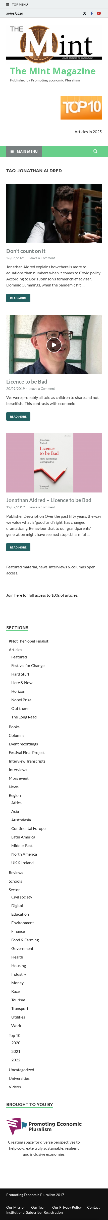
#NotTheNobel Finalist (28, 640)
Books (14, 726)
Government (22, 948)
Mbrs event (19, 778)
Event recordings (23, 743)
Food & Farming (25, 939)
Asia (15, 811)
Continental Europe (28, 828)
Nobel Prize (21, 699)
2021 (15, 1051)
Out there (19, 708)
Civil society (21, 896)
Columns (16, 735)
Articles (15, 649)
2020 (15, 1042)
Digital (17, 905)
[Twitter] (85, 13)
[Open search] (95, 151)
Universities (19, 1078)
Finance (18, 931)
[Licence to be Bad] (54, 345)
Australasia (21, 819)
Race (15, 991)
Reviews (16, 872)
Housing (18, 965)
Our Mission (16, 1207)
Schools (15, 881)
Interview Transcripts (27, 761)
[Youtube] (99, 13)
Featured (19, 656)
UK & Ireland (22, 862)
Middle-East (22, 845)
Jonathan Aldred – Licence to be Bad (48, 500)
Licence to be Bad (26, 381)
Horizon (18, 691)
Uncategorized (21, 1069)
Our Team (38, 1207)
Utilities (18, 1016)
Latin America (23, 836)
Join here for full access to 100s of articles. (42, 595)
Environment (22, 922)
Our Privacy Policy (67, 1207)
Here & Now (21, 682)
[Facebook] (92, 13)
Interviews (18, 769)
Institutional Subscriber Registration (34, 1212)
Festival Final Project (27, 752)
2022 (15, 1059)
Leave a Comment (42, 258)
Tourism (18, 999)
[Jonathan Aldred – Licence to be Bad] (54, 463)
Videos (15, 1086)
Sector (14, 889)
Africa (16, 802)
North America (24, 854)
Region (15, 795)
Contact (93, 1207)
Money (17, 982)
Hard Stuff (20, 674)
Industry (18, 974)
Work (16, 1025)
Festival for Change (27, 665)
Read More (16, 297)
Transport (19, 1008)
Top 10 (14, 1035)
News (14, 786)
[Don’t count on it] (54, 214)
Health (17, 956)
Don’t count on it (25, 251)
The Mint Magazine (53, 71)
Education (20, 914)
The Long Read (24, 716)
